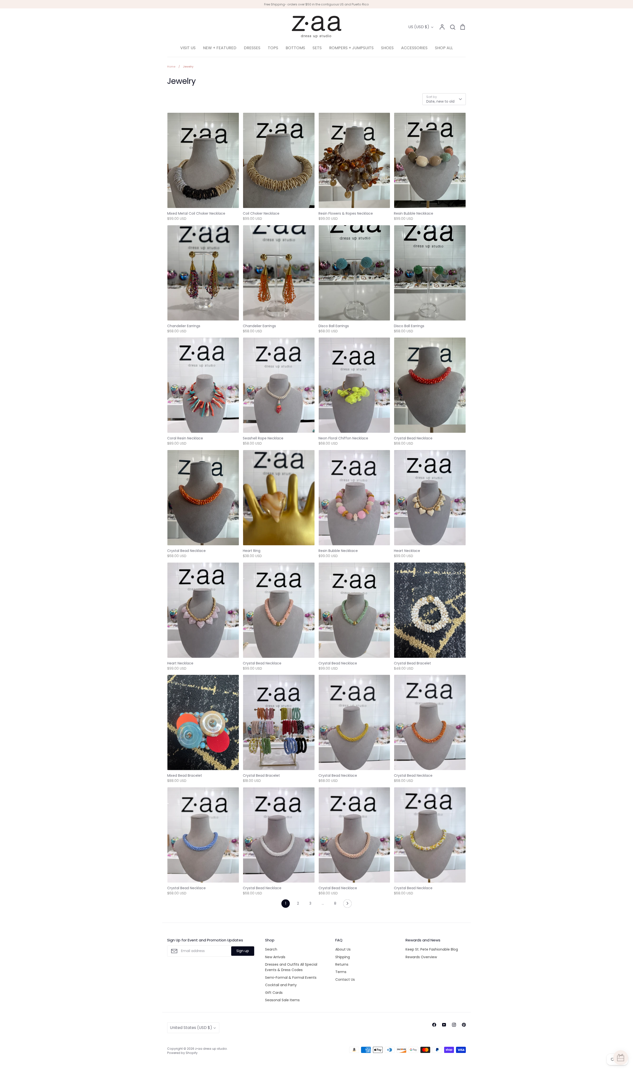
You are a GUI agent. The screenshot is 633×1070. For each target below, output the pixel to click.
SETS (317, 48)
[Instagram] (454, 1025)
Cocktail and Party (281, 984)
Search (271, 949)
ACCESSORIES (414, 48)
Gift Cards (274, 992)
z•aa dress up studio (211, 1049)
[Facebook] (434, 1025)
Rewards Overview (421, 957)
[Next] (347, 905)
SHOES (387, 48)
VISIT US (188, 48)
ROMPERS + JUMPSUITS (351, 48)
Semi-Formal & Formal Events (290, 977)
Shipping (342, 957)
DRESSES (252, 48)
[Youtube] (444, 1025)
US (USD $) (418, 27)
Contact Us (345, 979)
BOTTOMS (295, 48)
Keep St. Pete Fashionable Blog (432, 949)
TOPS (273, 48)
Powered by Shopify (182, 1053)
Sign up (242, 950)
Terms (340, 971)
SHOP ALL (444, 48)
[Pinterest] (464, 1025)
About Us (343, 949)
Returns (341, 964)
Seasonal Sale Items (282, 1000)
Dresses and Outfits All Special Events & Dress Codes (291, 967)
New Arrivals (275, 957)
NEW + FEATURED (219, 48)
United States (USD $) (191, 1027)
